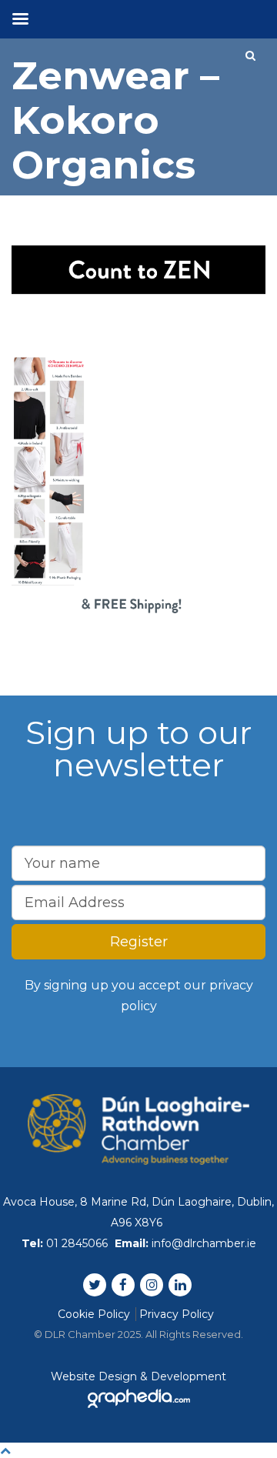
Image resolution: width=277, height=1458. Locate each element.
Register (139, 941)
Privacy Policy (176, 1314)
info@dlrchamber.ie (204, 1243)
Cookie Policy (94, 1314)
